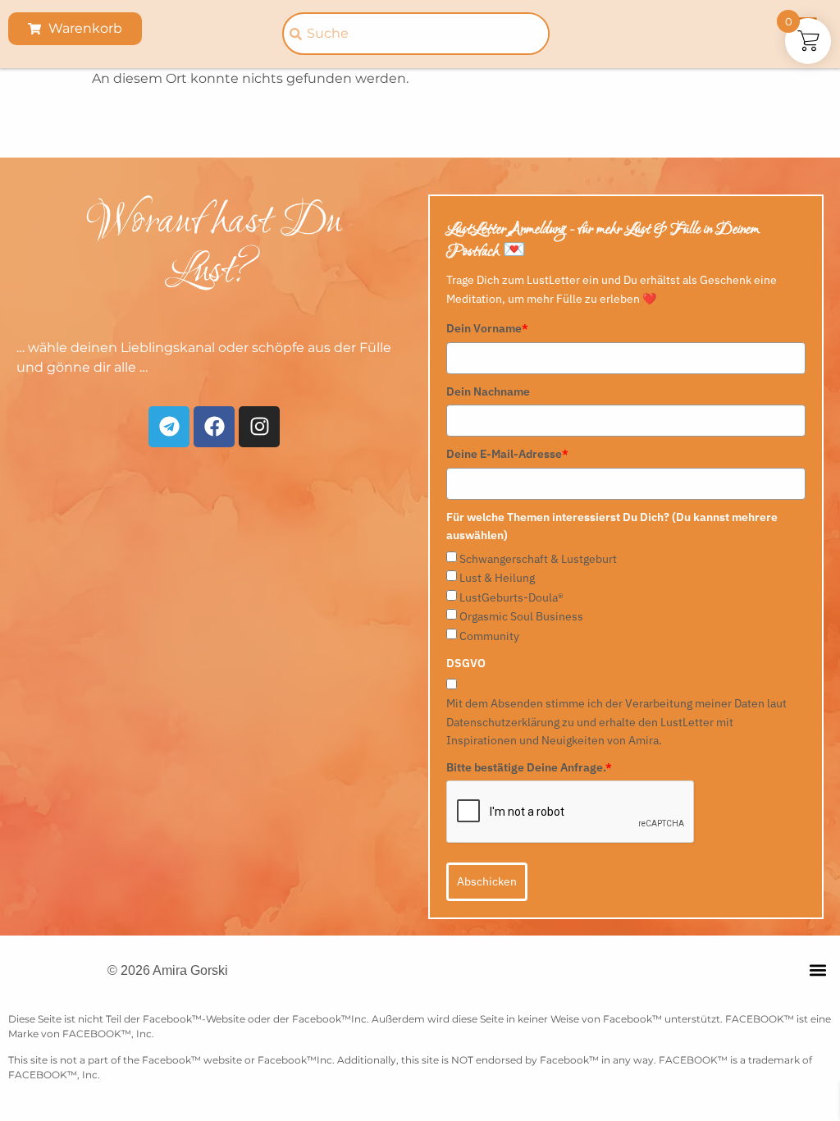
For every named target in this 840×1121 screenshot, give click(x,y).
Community (489, 636)
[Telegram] (168, 426)
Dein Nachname (488, 391)
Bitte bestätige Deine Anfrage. (529, 767)
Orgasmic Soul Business (521, 616)
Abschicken (487, 881)
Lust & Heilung (497, 577)
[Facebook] (214, 426)
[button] (818, 969)
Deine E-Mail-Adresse (507, 453)
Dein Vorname (487, 328)
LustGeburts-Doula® (511, 597)
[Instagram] (259, 426)
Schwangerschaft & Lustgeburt (538, 558)
